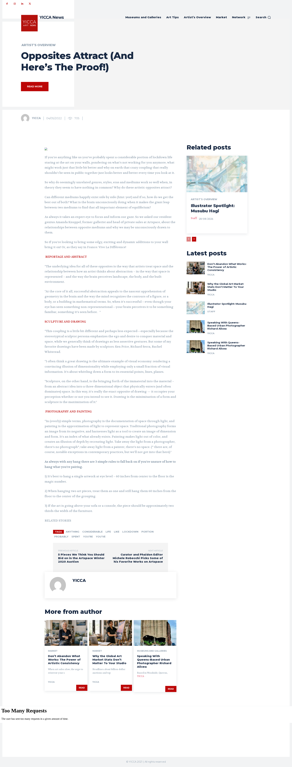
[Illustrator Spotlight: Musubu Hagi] (217, 174)
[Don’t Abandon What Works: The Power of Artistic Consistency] (66, 633)
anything (72, 531)
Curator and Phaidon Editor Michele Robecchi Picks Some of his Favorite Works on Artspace (138, 558)
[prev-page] (189, 239)
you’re (88, 536)
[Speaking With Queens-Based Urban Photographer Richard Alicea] (155, 633)
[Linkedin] (22, 4)
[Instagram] (15, 4)
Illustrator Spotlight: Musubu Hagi (226, 305)
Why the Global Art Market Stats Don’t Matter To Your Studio (109, 660)
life (108, 531)
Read (82, 687)
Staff (194, 218)
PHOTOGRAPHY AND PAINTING (69, 411)
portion (147, 531)
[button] (263, 17)
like (116, 531)
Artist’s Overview (38, 45)
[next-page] (194, 239)
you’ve (100, 536)
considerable (92, 531)
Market (52, 651)
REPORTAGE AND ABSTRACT (66, 257)
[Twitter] (30, 4)
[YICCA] (26, 118)
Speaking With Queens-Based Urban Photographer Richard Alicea (154, 661)
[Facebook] (7, 4)
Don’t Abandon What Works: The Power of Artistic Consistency (64, 660)
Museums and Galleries (152, 651)
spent (75, 536)
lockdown (130, 531)
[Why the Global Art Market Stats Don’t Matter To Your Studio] (110, 633)
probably (61, 536)
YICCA (36, 118)
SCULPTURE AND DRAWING (66, 321)
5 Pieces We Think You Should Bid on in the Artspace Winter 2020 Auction (81, 558)
